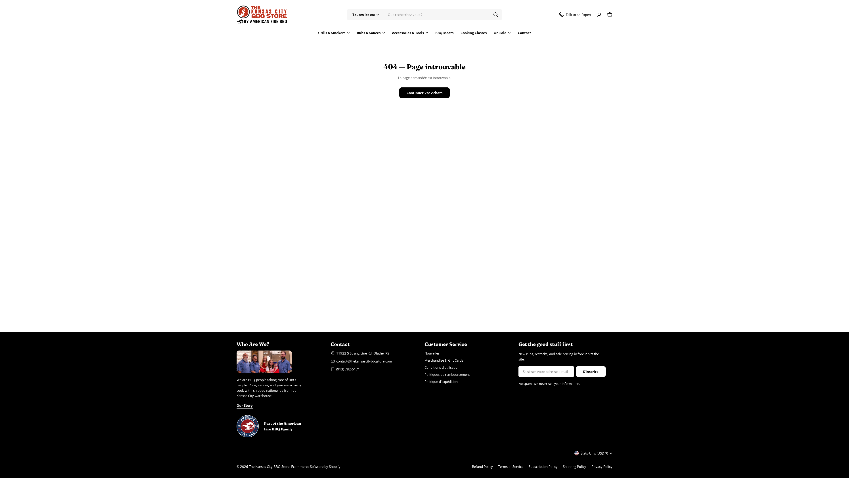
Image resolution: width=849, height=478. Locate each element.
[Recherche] (495, 14)
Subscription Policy (543, 466)
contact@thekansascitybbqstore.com (364, 361)
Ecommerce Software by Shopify (315, 466)
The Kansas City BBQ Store (269, 466)
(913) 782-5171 (348, 369)
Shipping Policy (574, 466)
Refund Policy (482, 466)
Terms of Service (510, 466)
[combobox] (424, 14)
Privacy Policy (601, 466)
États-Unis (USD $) (594, 453)
